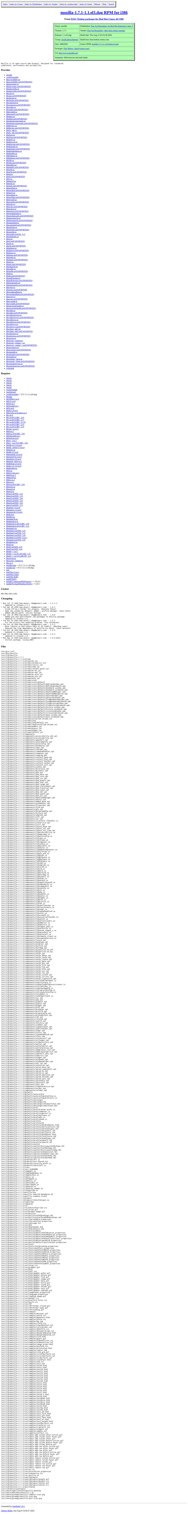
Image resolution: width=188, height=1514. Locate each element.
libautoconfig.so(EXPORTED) (18, 91)
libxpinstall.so (11, 352)
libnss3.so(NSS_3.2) (14, 494)
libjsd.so (9, 174)
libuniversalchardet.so (15, 306)
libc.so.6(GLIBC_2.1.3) (16, 422)
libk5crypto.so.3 (12, 473)
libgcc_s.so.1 (11, 441)
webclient (10, 368)
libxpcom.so (11, 338)
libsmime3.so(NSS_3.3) (15, 533)
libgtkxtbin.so (11, 153)
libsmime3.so (11, 528)
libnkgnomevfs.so (13, 218)
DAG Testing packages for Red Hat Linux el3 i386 (97, 19)
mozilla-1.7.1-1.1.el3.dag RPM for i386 (94, 12)
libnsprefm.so (11, 227)
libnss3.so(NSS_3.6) (14, 503)
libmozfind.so (11, 188)
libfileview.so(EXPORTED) (17, 128)
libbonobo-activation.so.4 (16, 413)
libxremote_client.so (14, 359)
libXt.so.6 (10, 408)
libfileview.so (11, 126)
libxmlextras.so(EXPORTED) (18, 336)
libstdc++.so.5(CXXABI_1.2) (18, 554)
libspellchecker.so (13, 278)
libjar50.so (10, 170)
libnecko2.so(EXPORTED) (17, 211)
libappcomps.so (12, 84)
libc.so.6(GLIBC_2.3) (15, 427)
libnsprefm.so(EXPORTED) (17, 230)
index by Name (86, 4)
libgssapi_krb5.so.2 (14, 461)
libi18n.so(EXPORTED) (16, 163)
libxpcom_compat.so (14, 341)
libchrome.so (11, 98)
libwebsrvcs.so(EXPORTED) (18, 327)
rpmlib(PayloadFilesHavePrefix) (19, 584)
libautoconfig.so (12, 89)
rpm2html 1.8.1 (18, 1506)
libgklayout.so (12, 142)
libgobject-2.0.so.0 (13, 459)
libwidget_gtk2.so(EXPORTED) (19, 331)
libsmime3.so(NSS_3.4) (15, 535)
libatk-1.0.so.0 (12, 411)
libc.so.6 (9, 415)
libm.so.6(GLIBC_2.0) (15, 484)
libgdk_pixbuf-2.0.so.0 (15, 447)
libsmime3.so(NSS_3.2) (15, 531)
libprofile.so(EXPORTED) (17, 271)
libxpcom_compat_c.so (15, 343)
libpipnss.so (11, 253)
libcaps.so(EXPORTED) (16, 96)
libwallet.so (10, 311)
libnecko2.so (11, 209)
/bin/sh (9, 378)
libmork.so (10, 183)
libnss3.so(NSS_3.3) (14, 496)
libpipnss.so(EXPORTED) (17, 255)
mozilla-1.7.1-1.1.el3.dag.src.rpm (105, 44)
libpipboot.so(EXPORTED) (17, 250)
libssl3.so (10, 545)
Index (5, 4)
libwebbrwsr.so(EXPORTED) (18, 322)
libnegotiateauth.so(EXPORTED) (19, 216)
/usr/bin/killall (11, 390)
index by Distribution (33, 4)
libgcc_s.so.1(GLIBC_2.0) (17, 443)
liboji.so (9, 239)
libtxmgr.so (10, 287)
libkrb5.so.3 (11, 475)
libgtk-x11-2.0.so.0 (13, 466)
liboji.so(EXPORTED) (15, 241)
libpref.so (10, 262)
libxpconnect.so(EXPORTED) (18, 350)
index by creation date (69, 4)
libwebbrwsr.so (12, 320)
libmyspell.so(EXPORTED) (17, 202)
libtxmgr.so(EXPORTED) (16, 290)
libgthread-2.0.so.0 (13, 464)
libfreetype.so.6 (12, 438)
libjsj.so (9, 179)
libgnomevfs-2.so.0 (14, 457)
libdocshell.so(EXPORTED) (17, 114)
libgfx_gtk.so (11, 130)
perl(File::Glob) (12, 575)
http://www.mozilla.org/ (68, 53)
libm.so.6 (10, 482)
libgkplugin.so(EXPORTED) (18, 149)
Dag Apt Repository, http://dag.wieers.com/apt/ (106, 31)
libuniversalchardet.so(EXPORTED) (21, 308)
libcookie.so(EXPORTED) (17, 110)
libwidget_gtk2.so (13, 329)
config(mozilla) (12, 77)
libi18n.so (10, 160)
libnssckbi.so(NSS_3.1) (15, 234)
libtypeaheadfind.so (14, 292)
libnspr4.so (10, 489)
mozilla (9, 75)
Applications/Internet (69, 40)
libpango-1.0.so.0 (13, 508)
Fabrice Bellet (6, 1511)
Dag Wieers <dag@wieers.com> (77, 48)
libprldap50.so (12, 267)
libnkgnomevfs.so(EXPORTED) (19, 220)
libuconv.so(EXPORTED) (16, 299)
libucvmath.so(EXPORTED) (18, 304)
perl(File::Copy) (12, 572)
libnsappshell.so (12, 223)
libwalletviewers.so (14, 315)
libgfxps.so (10, 135)
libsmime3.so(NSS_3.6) (15, 540)
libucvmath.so (11, 301)
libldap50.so (11, 181)
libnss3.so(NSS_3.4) (14, 498)
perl (7, 570)
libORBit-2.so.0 (12, 399)
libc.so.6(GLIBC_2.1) (15, 420)
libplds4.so (10, 517)
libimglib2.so (11, 165)
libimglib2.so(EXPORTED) (17, 167)
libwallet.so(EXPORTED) (16, 313)
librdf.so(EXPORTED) (15, 276)
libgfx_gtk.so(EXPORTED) (17, 133)
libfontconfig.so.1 (13, 436)
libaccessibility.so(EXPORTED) (19, 82)
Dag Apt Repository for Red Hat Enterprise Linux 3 (112, 26)
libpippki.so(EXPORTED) (17, 260)
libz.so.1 (9, 563)
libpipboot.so (11, 248)
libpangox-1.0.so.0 (13, 510)
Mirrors (97, 4)
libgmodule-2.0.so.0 (14, 454)
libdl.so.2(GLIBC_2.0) (15, 434)
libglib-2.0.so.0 (12, 452)
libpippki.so (11, 257)
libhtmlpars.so (11, 156)
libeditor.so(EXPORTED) (16, 119)
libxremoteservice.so (14, 364)
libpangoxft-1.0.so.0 (14, 512)
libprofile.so (11, 269)
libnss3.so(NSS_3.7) (14, 505)
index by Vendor (51, 4)
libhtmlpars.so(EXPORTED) (18, 158)
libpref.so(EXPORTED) (16, 264)
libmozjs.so (10, 193)
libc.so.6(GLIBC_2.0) (15, 417)
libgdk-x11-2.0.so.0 (14, 445)
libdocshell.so (11, 112)
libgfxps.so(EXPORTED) (16, 137)
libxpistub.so (11, 357)
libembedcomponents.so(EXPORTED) (22, 123)
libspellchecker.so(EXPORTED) (19, 281)
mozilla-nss (10, 568)
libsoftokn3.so (12, 542)
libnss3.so (10, 491)
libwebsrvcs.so (12, 324)
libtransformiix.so (13, 283)
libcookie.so (11, 107)
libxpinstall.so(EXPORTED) (17, 354)
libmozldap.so (11, 195)
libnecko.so (10, 204)
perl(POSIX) (11, 579)
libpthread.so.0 (12, 521)
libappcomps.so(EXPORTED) (18, 86)
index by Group (16, 4)
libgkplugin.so (12, 147)
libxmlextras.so (12, 334)
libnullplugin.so (12, 237)
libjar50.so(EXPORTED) (16, 172)
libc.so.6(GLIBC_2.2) (15, 424)
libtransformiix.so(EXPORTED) (19, 285)
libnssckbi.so (11, 232)
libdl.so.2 (10, 431)
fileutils (9, 397)
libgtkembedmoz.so (14, 151)
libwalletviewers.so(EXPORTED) (20, 317)
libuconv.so (10, 297)
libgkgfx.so (10, 140)
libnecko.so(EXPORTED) (16, 207)
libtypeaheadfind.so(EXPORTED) (20, 294)
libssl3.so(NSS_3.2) (14, 547)
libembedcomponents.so (16, 121)
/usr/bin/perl (11, 392)
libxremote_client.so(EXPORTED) (20, 361)
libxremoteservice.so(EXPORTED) (20, 366)
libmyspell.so (11, 200)
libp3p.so (10, 244)
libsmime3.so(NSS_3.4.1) (16, 538)
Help (104, 4)
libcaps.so (10, 93)
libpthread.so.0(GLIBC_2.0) (17, 524)
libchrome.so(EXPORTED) (17, 100)
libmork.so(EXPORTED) (16, 186)
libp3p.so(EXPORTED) (16, 246)
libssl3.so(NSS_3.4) (14, 549)
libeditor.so (10, 117)
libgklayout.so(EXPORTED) (18, 144)
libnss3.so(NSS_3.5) (14, 501)
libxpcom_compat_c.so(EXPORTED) (21, 345)
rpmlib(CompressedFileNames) (18, 581)
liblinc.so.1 (10, 480)
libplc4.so (10, 514)
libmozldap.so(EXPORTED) (18, 197)
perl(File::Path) (12, 577)
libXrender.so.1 (12, 406)
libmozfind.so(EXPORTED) (17, 190)
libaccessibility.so (13, 80)
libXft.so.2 (10, 404)
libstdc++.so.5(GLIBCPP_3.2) (18, 556)
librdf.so (9, 274)
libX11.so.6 (10, 401)
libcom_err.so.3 (12, 429)
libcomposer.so (12, 103)
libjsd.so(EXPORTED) (15, 177)
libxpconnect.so (12, 348)
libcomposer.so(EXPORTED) (18, 105)
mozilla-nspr (11, 565)
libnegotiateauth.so (13, 214)
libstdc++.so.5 (12, 551)
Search (111, 4)
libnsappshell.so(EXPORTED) (18, 225)
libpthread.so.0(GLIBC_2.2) (17, 526)
